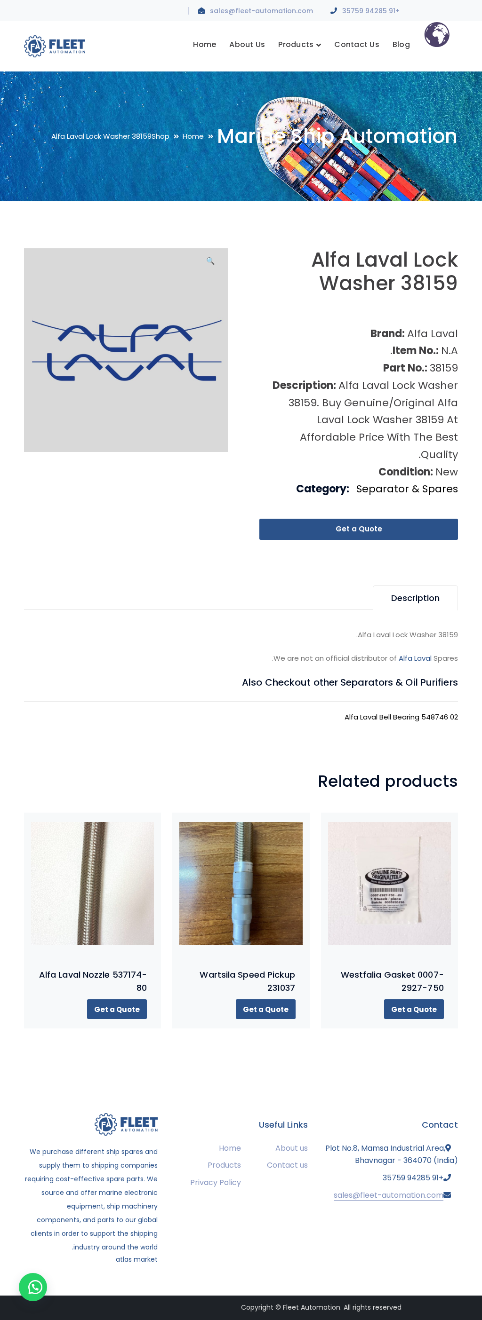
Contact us (287, 1165)
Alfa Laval (415, 658)
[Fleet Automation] (54, 46)
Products (224, 1165)
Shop (160, 136)
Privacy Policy (215, 1182)
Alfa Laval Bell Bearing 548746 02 (401, 717)
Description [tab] (415, 598)
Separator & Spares (407, 489)
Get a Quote (359, 529)
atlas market (137, 1259)
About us (291, 1148)
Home (193, 136)
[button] (210, 264)
